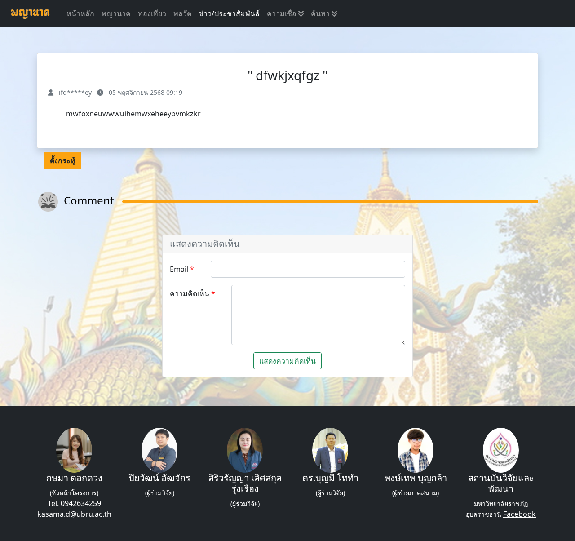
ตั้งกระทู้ (62, 160)
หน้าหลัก (80, 13)
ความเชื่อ (282, 13)
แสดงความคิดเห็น (287, 361)
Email (180, 269)
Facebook (519, 514)
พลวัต (182, 13)
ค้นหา (321, 13)
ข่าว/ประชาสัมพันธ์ (229, 13)
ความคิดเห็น (190, 293)
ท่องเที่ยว (152, 13)
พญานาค (116, 13)
